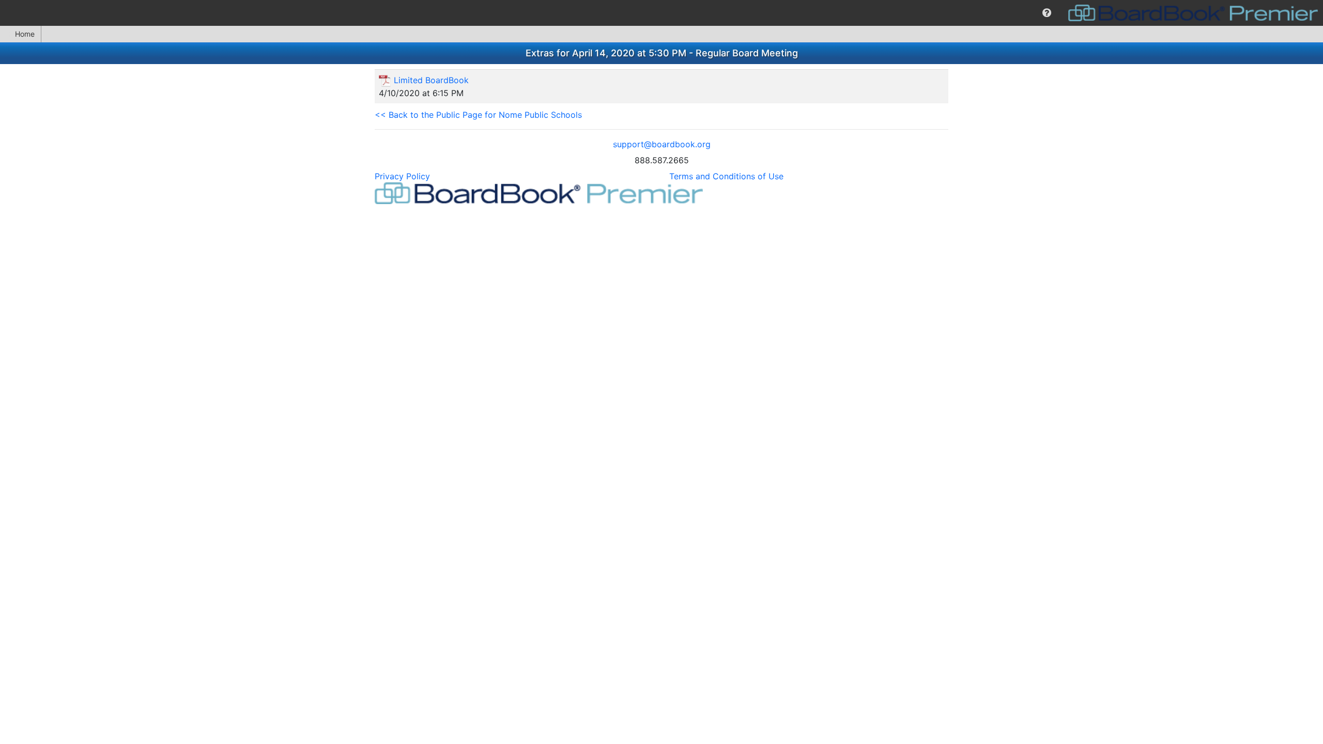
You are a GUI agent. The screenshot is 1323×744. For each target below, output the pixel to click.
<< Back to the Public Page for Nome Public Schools (478, 115)
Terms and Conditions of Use (726, 176)
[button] (1046, 13)
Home (25, 33)
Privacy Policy (402, 176)
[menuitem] (1047, 13)
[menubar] (661, 13)
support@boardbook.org (662, 144)
